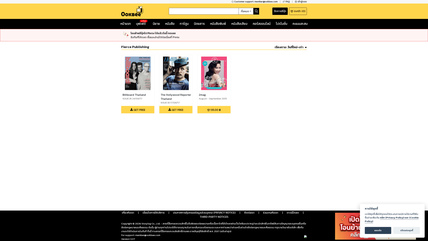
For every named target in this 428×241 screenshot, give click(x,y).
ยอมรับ (378, 230)
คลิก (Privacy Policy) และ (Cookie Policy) (392, 219)
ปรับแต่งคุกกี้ (406, 230)
